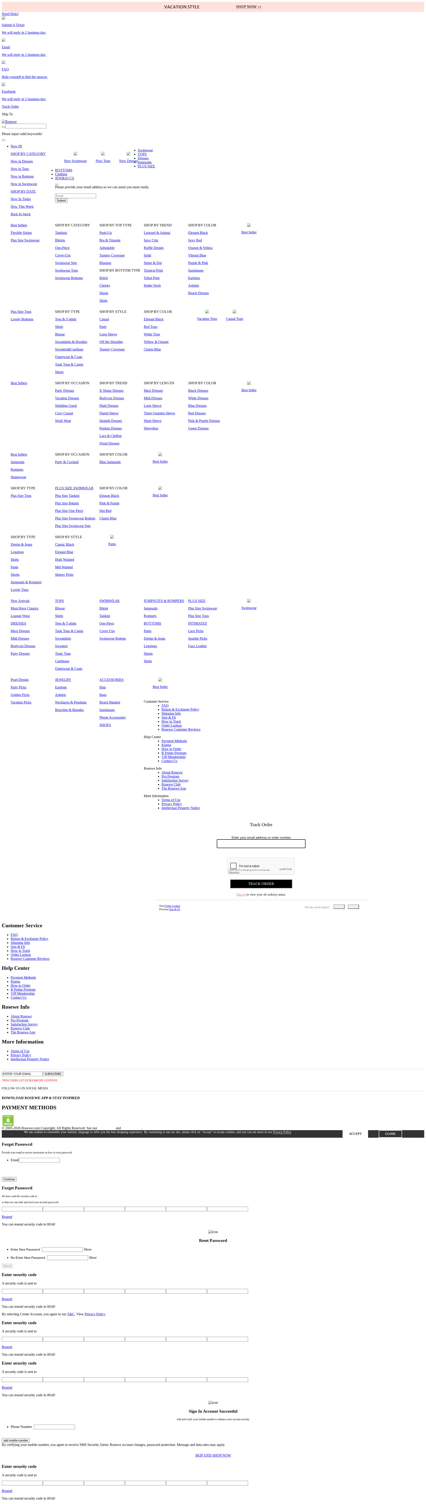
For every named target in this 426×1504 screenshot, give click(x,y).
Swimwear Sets (66, 263)
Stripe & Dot (153, 263)
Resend (7, 1217)
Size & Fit (169, 717)
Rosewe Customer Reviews (181, 729)
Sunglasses (195, 270)
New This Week (22, 206)
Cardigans (62, 661)
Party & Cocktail (67, 462)
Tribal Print (152, 278)
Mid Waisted (64, 567)
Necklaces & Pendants (71, 702)
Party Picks (18, 687)
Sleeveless (151, 428)
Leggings (17, 552)
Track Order (10, 106)
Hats (102, 687)
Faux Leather (197, 646)
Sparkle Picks (197, 638)
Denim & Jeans (21, 544)
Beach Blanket (109, 702)
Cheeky (104, 285)
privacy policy (132, 1128)
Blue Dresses (197, 406)
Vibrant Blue (197, 255)
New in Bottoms (22, 176)
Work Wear (63, 421)
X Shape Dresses (111, 390)
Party (103, 327)
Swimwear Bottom (112, 638)
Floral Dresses (109, 443)
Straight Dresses (110, 421)
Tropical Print (153, 270)
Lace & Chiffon (110, 436)
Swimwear (145, 150)
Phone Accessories (112, 717)
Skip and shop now (213, 1455)
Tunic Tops (63, 653)
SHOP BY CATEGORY (28, 154)
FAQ (165, 705)
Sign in (241, 894)
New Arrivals (20, 601)
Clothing (61, 174)
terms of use (106, 1128)
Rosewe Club (171, 784)
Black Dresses (198, 390)
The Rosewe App (174, 788)
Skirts (103, 300)
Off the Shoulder (111, 342)
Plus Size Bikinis (67, 503)
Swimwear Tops (66, 270)
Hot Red (105, 511)
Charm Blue (152, 349)
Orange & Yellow (200, 248)
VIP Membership (173, 757)
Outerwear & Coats (68, 357)
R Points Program (174, 753)
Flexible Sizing (21, 233)
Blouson (105, 263)
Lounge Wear (20, 616)
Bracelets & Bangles (69, 710)
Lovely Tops (19, 590)
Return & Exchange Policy (180, 709)
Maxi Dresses (153, 390)
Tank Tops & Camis (69, 364)
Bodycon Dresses (111, 398)
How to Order (171, 749)
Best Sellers (19, 225)
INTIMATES (197, 623)
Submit (61, 200)
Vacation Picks (21, 702)
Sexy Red (195, 240)
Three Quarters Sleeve (159, 413)
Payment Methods (174, 741)
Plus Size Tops (21, 312)
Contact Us (169, 761)
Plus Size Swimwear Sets (73, 526)
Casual (104, 319)
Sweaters (61, 646)
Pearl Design (20, 680)
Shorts (103, 293)
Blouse (60, 334)
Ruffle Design (154, 248)
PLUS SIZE (146, 166)
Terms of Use (171, 800)
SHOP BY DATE (23, 191)
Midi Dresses (153, 398)
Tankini (104, 616)
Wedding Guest (66, 406)
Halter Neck (152, 285)
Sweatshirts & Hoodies (71, 342)
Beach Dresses (198, 293)
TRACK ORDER (261, 884)
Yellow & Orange (156, 342)
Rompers (17, 469)
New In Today (21, 199)
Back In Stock (21, 214)
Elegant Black (198, 233)
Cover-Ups (63, 255)
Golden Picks (20, 695)
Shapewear (18, 477)
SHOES (105, 725)
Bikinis (60, 240)
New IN (16, 146)
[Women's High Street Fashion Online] (9, 122)
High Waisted (64, 559)
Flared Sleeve (108, 413)
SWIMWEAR (109, 601)
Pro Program (170, 776)
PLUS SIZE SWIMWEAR (74, 488)
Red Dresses (197, 413)
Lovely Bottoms (22, 319)
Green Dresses (198, 428)
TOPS (142, 154)
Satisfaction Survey (175, 780)
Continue (9, 1179)
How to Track (171, 721)
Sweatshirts (63, 638)
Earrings (194, 278)
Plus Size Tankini (67, 496)
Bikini (103, 608)
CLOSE (390, 1133)
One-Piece (62, 248)
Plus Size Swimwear (25, 240)
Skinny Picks (64, 575)
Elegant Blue (64, 552)
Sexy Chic (151, 240)
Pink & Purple (109, 503)
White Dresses (198, 398)
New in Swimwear (24, 184)
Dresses (143, 158)
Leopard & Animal (157, 233)
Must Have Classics (24, 608)
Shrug (59, 372)
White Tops (152, 334)
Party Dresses (64, 390)
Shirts (59, 327)
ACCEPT (355, 1133)
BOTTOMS (63, 170)
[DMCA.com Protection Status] (8, 1125)
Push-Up (105, 233)
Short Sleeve (153, 421)
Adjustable (106, 248)
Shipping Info (171, 713)
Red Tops (150, 327)
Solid (147, 255)
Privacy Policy (172, 804)
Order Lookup (172, 725)
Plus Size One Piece (69, 511)
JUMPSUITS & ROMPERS (164, 601)
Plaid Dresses (108, 406)
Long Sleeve (108, 334)
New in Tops (20, 169)
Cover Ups (107, 631)
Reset (7, 1266)
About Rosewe (172, 772)
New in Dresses (22, 161)
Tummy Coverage (112, 255)
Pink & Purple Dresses (204, 421)
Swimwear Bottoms (69, 278)
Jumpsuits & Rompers (26, 582)
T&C (71, 1314)
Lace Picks (195, 631)
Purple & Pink (198, 263)
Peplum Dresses (110, 428)
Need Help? (10, 14)
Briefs (103, 278)
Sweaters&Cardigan (69, 349)
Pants (14, 567)
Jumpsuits (145, 162)
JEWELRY (63, 680)
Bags (102, 695)
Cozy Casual (64, 413)
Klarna (166, 745)
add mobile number (16, 1440)
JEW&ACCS (64, 178)
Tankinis (61, 233)
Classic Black (64, 544)
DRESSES (18, 623)
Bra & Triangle (109, 240)
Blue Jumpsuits (110, 462)
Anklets (193, 285)
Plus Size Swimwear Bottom (75, 518)
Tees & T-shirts (65, 319)
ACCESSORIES (111, 680)
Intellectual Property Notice (181, 808)
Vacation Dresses (67, 398)
